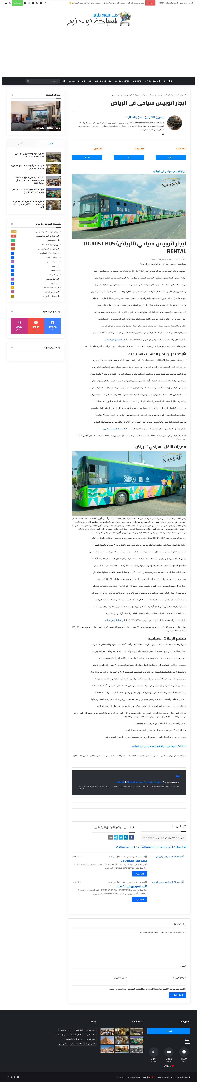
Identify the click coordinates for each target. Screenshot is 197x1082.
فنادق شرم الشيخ (76, 1044)
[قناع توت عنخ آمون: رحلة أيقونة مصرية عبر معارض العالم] (53, 169)
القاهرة (120, 782)
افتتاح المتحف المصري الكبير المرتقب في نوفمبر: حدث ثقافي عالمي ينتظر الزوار (28, 204)
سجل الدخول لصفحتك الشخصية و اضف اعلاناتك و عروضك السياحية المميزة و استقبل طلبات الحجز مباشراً (105, 3)
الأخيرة (50, 143)
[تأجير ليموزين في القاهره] (167, 890)
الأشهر (21, 143)
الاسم (183, 966)
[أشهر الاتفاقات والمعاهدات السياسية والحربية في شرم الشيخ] (53, 193)
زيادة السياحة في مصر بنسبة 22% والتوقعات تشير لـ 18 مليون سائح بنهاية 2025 (30, 180)
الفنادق (138, 81)
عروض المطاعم (53, 262)
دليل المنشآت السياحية (100, 81)
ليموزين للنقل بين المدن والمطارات (144, 117)
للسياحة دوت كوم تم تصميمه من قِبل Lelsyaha (133, 1077)
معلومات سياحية (53, 257)
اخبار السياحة (54, 275)
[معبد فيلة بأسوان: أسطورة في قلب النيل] (122, 1049)
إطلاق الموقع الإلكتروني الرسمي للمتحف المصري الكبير (29, 155)
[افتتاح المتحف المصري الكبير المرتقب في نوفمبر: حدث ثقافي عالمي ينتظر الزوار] (53, 205)
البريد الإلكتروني (179, 977)
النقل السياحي (122, 81)
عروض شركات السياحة (50, 244)
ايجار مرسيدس (65, 1030)
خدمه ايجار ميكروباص (134, 860)
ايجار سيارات (90, 1030)
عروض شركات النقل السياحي (148, 95)
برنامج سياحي (61, 1034)
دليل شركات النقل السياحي (49, 249)
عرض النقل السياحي (168, 95)
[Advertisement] (98, 50)
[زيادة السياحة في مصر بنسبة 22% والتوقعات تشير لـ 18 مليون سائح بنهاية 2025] (53, 181)
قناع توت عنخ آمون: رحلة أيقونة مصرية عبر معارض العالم (27, 167)
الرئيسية (168, 81)
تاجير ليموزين (90, 1039)
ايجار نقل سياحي (75, 1034)
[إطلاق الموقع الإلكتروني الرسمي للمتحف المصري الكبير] (53, 157)
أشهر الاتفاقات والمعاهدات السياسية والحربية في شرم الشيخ (27, 191)
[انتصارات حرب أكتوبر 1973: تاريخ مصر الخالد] (136, 1049)
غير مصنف (55, 270)
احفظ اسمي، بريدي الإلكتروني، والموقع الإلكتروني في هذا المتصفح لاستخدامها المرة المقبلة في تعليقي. (146, 989)
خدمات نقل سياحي (167, 259)
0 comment (154, 259)
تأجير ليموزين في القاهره (132, 886)
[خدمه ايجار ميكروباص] (167, 864)
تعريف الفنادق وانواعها (46, 128)
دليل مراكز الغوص (52, 292)
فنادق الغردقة (90, 1044)
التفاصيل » (140, 874)
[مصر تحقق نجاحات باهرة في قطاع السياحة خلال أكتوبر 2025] (107, 1049)
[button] (131, 837)
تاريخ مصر (55, 266)
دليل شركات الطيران (51, 296)
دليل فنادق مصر (53, 240)
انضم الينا (17, 3)
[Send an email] (162, 134)
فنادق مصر (63, 1044)
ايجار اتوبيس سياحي (113, 339)
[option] (36, 116)
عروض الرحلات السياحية (74, 1039)
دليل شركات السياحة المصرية (48, 236)
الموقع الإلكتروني (120, 977)
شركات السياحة (153, 81)
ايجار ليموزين (78, 1030)
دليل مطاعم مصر (53, 279)
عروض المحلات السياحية (50, 253)
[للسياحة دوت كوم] (98, 18)
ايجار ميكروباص (89, 1034)
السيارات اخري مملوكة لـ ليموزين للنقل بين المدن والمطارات (149, 847)
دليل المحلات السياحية (51, 287)
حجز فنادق (55, 283)
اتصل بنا (169, 1031)
